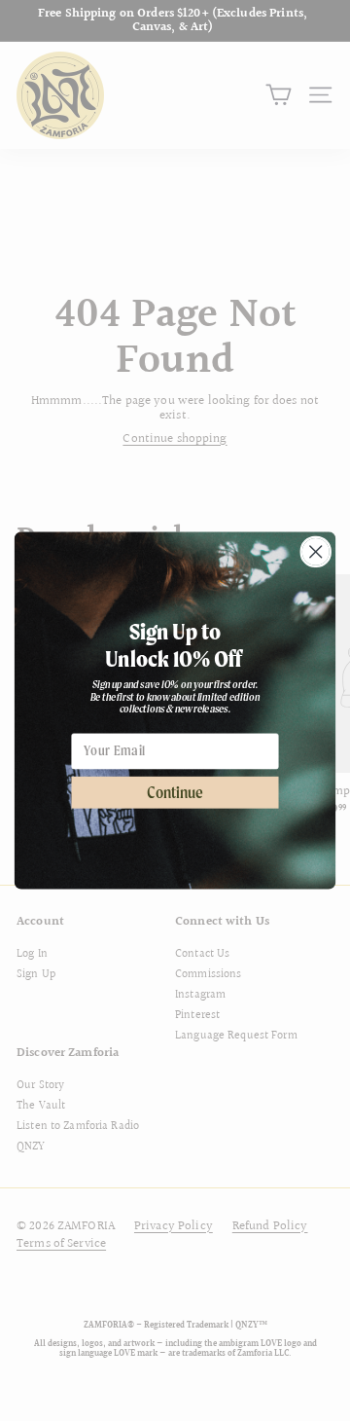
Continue (175, 792)
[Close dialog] (315, 551)
